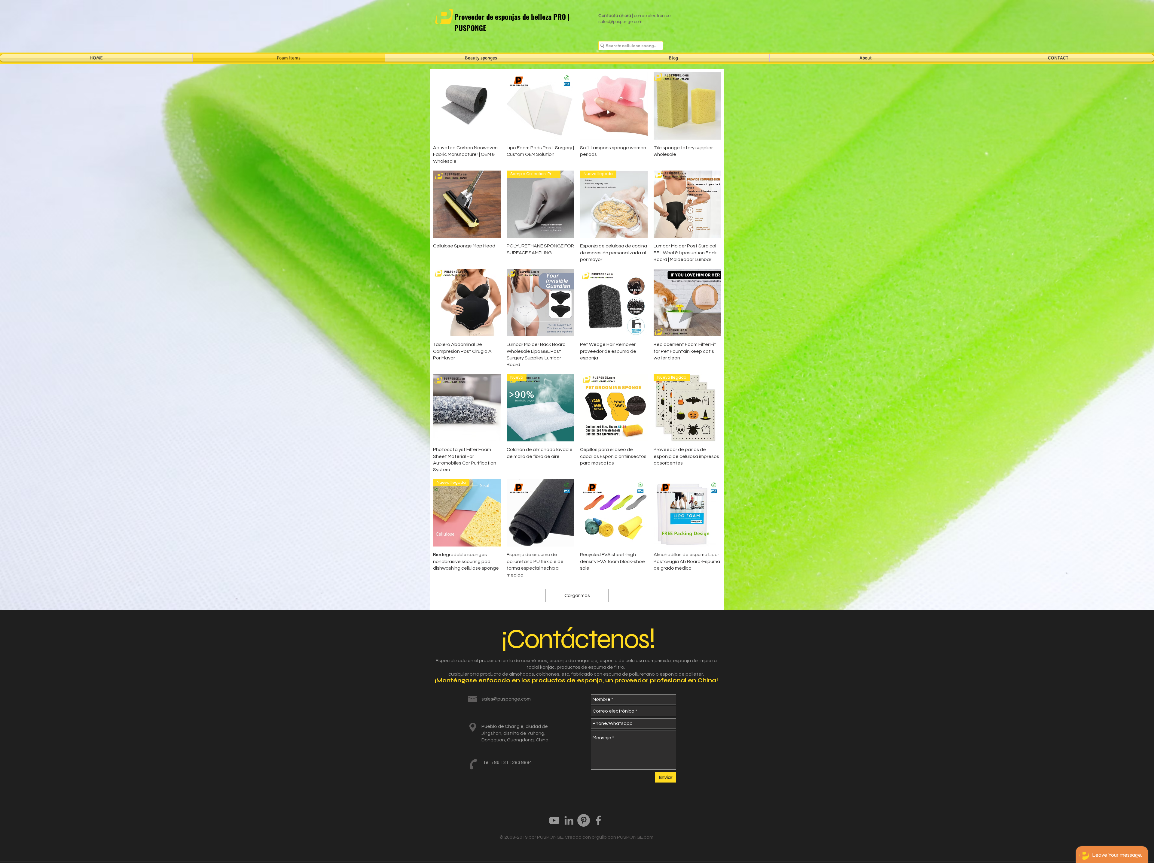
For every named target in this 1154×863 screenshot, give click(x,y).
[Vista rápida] (467, 106)
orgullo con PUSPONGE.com (622, 837)
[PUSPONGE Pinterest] (583, 820)
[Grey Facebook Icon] (598, 820)
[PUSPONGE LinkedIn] (569, 820)
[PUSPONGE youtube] (554, 820)
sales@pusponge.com (620, 22)
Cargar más (577, 595)
